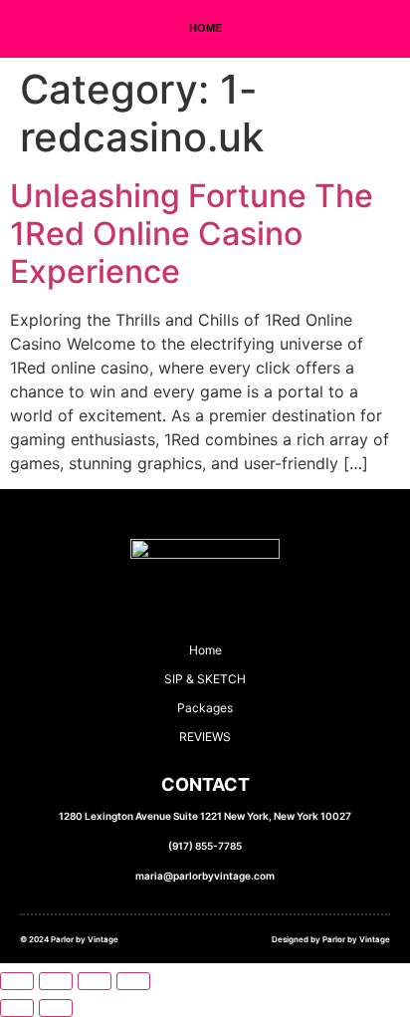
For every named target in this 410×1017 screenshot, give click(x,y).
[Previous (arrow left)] (17, 1008)
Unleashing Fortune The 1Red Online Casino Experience (191, 234)
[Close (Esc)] (133, 981)
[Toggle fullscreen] (56, 981)
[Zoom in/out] (17, 981)
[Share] (94, 981)
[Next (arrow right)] (56, 1008)
